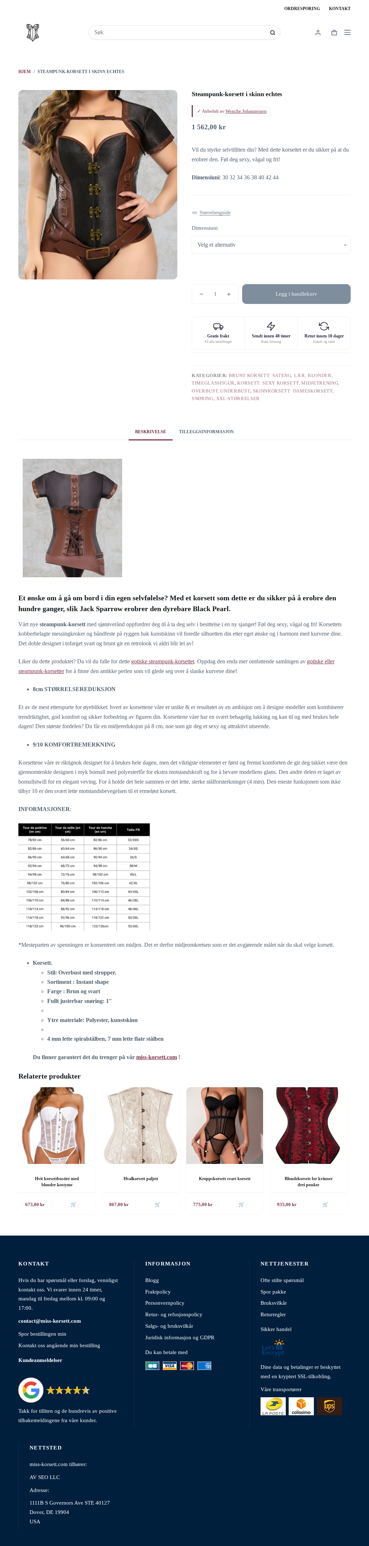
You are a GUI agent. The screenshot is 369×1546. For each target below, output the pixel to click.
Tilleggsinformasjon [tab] (206, 431)
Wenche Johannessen (246, 111)
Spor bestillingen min (42, 1334)
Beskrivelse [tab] (150, 431)
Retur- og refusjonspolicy (174, 1314)
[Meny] (347, 32)
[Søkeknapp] (272, 32)
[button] (211, 213)
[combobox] (180, 32)
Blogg (152, 1280)
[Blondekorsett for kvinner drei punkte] (308, 1125)
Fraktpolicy (158, 1292)
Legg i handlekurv (296, 294)
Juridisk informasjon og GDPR (179, 1337)
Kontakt (340, 8)
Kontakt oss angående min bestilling (59, 1345)
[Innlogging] (318, 32)
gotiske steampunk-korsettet (162, 661)
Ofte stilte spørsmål (282, 1280)
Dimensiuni (205, 228)
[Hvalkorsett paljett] (140, 1125)
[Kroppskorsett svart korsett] (224, 1125)
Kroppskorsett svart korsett (224, 1178)
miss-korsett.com (156, 1057)
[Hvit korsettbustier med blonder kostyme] (56, 1125)
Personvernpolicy (164, 1303)
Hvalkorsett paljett (141, 1178)
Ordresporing (302, 8)
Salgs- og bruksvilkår (169, 1326)
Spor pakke (273, 1292)
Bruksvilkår (274, 1303)
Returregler (273, 1314)
